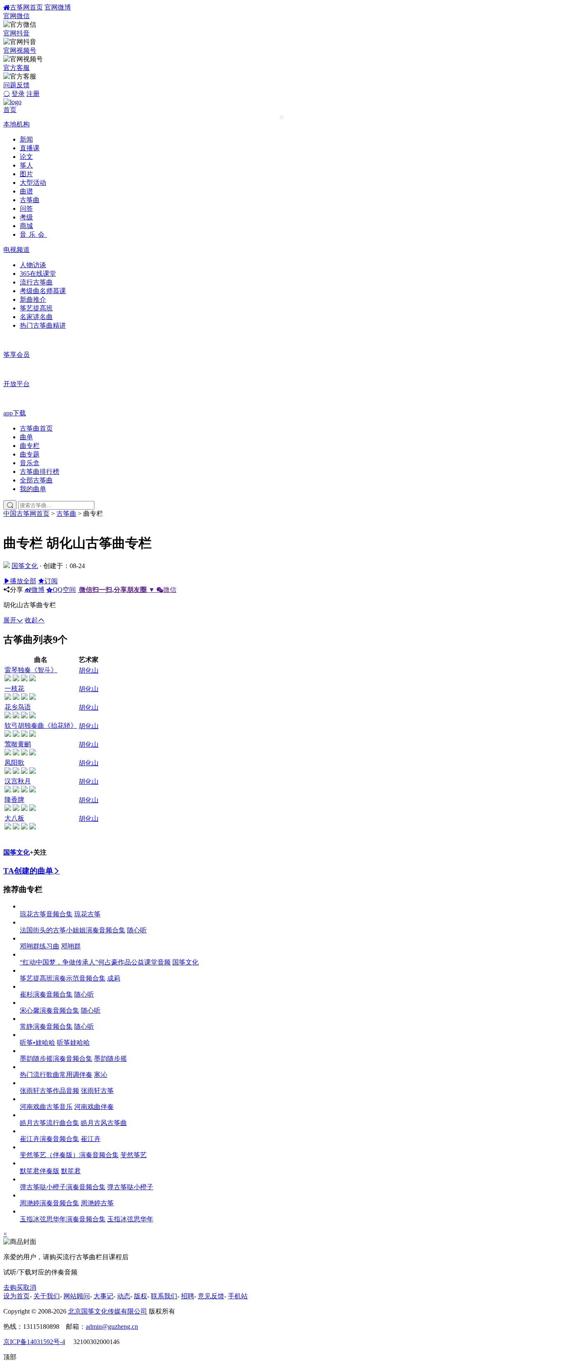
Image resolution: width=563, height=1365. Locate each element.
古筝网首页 (26, 7)
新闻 (26, 139)
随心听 (137, 930)
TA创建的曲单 (28, 871)
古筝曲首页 (36, 428)
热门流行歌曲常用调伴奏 (56, 1074)
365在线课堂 (38, 273)
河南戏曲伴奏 (94, 1106)
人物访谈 (33, 264)
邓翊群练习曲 (39, 946)
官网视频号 (19, 50)
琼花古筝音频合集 (46, 914)
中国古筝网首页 (26, 513)
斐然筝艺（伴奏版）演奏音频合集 (69, 1154)
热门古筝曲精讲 (43, 325)
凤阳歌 (14, 762)
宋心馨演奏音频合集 (49, 1010)
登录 (18, 93)
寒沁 (100, 1074)
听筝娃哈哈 (73, 1042)
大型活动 (33, 182)
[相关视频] (32, 679)
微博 (38, 589)
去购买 (13, 1287)
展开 (9, 620)
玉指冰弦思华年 (130, 1219)
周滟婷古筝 (97, 1203)
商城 (26, 225)
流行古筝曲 (36, 282)
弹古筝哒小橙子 (130, 1186)
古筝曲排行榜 (39, 471)
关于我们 (46, 1296)
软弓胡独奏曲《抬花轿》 (41, 725)
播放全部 (23, 581)
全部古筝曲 (36, 480)
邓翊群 (71, 946)
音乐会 (33, 234)
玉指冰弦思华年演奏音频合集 (63, 1219)
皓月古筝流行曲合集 (49, 1122)
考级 (26, 217)
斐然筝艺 (133, 1154)
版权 (140, 1296)
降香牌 (14, 799)
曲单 (26, 436)
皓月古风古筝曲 (104, 1122)
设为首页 (16, 1296)
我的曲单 (33, 488)
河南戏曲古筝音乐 (46, 1106)
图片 (26, 173)
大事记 (103, 1296)
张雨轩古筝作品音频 (49, 1090)
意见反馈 (211, 1296)
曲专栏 (30, 445)
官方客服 (16, 67)
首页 (9, 109)
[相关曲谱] (24, 679)
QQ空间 (64, 589)
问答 (26, 208)
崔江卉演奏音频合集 (49, 1138)
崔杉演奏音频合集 (46, 994)
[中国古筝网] (12, 101)
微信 (127, 589)
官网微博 (58, 7)
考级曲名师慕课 (43, 290)
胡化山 (89, 670)
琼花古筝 (87, 914)
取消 (29, 1287)
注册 (33, 93)
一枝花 (14, 688)
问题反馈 (16, 85)
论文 (26, 156)
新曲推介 (33, 299)
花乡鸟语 (18, 706)
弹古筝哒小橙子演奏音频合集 (63, 1186)
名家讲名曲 (36, 316)
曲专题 (30, 454)
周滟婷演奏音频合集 (49, 1203)
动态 (123, 1296)
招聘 (187, 1296)
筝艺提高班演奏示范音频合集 (63, 978)
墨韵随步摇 (110, 1058)
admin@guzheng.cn (112, 1326)
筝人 (26, 165)
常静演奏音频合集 (46, 1026)
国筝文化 (25, 565)
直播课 (30, 147)
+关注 (38, 852)
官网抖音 (16, 33)
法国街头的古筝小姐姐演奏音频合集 (72, 930)
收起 (31, 620)
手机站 (238, 1296)
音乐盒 (30, 462)
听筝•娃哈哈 (37, 1042)
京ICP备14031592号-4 (34, 1341)
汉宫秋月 (18, 781)
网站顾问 (76, 1296)
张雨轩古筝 (97, 1090)
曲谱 (26, 191)
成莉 (113, 978)
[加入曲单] (8, 679)
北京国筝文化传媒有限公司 (107, 1311)
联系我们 (164, 1296)
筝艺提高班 (36, 308)
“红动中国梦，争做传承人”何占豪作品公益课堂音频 (95, 962)
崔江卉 (91, 1138)
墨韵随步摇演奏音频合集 (56, 1058)
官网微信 (16, 15)
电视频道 (16, 249)
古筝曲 (30, 199)
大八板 (14, 818)
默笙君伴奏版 (39, 1170)
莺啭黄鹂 (18, 744)
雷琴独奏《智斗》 (31, 669)
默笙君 (71, 1170)
